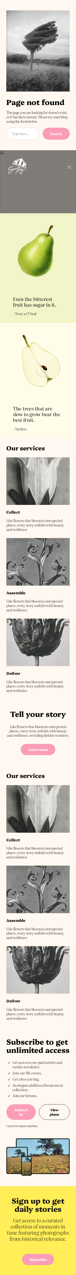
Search (56, 133)
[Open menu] (69, 167)
